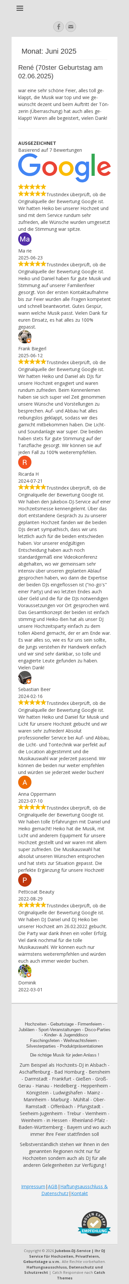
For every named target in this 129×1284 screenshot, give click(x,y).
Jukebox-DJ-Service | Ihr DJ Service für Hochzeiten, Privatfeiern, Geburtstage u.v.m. (64, 1256)
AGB (53, 1186)
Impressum (33, 1186)
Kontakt (79, 1193)
